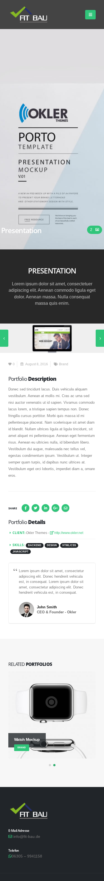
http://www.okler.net (68, 533)
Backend (34, 545)
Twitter (35, 508)
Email (65, 508)
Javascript (20, 551)
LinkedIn (45, 508)
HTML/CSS (69, 545)
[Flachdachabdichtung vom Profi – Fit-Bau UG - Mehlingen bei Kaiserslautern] (30, 15)
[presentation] (4, 338)
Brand (63, 364)
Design (52, 545)
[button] (50, 765)
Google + (55, 508)
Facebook (25, 508)
